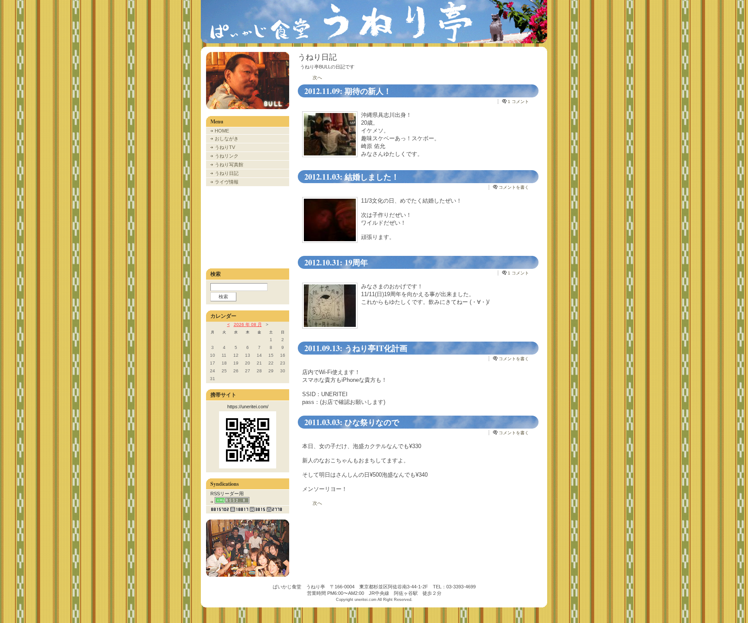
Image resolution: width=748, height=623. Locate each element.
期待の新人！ (368, 91)
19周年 (356, 262)
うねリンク (227, 155)
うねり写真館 (229, 164)
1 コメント (518, 101)
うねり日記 (227, 173)
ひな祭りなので (372, 422)
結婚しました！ (372, 176)
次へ (317, 77)
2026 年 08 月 (248, 324)
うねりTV (225, 147)
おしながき (227, 138)
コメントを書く (514, 187)
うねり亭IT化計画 (376, 348)
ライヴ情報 (227, 181)
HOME (222, 130)
